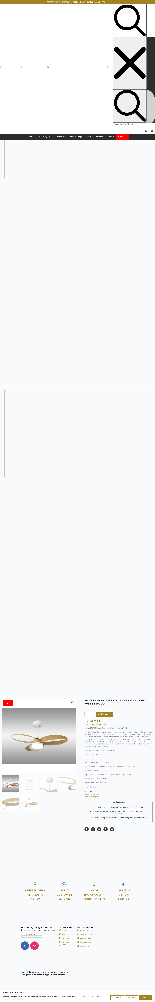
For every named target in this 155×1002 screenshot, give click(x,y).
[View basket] (152, 131)
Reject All (131, 998)
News (88, 137)
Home (31, 137)
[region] (77, 995)
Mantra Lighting (94, 797)
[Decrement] (86, 714)
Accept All (145, 998)
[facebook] (25, 945)
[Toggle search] (130, 20)
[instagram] (34, 945)
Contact (111, 137)
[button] (72, 702)
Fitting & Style (43, 137)
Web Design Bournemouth (50, 974)
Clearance (122, 137)
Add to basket (104, 714)
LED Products (60, 137)
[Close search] (130, 63)
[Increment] (92, 714)
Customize (117, 998)
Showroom (99, 137)
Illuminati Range (75, 137)
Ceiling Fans (95, 794)
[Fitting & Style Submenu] (51, 137)
